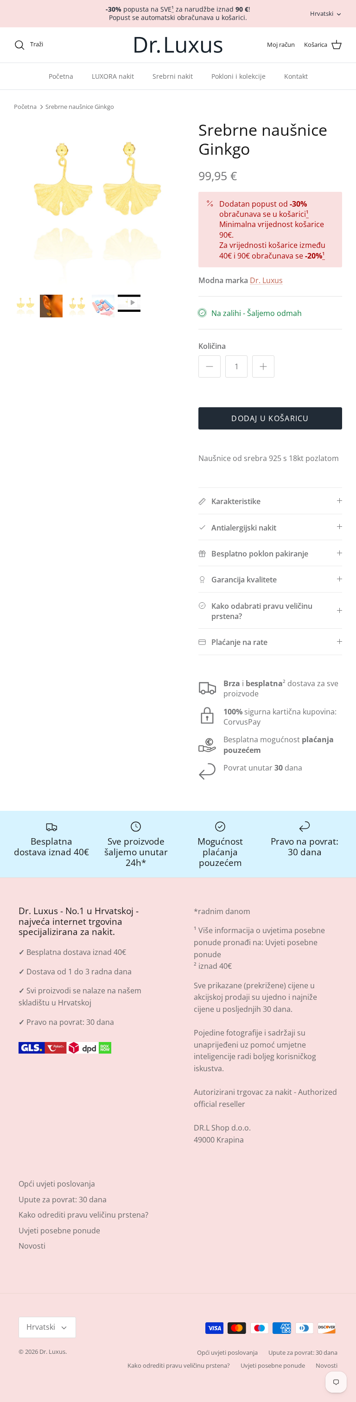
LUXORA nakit (113, 76)
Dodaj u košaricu (270, 418)
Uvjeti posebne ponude (59, 1230)
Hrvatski (321, 13)
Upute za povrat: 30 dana (63, 1199)
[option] (96, 202)
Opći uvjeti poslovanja (57, 1184)
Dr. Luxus (266, 280)
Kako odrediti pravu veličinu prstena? (83, 1215)
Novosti (32, 1246)
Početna (61, 76)
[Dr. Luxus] (178, 45)
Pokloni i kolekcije (238, 76)
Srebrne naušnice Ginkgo (79, 107)
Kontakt (296, 76)
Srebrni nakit (173, 76)
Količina (212, 346)
